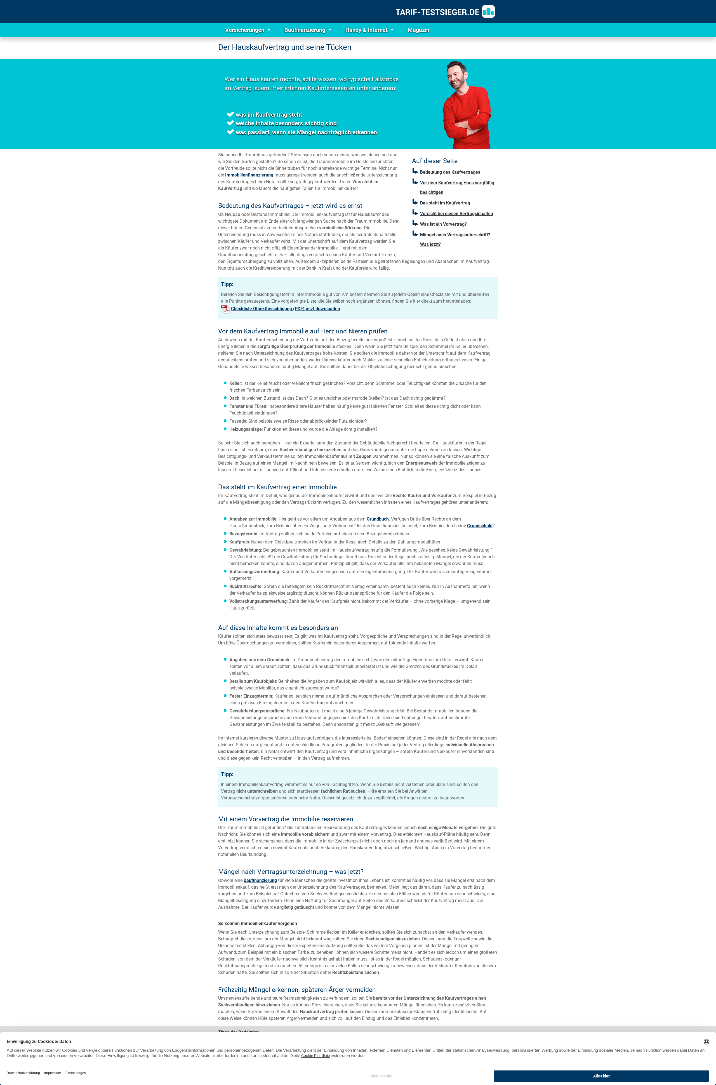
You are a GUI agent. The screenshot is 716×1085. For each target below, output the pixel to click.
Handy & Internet (367, 30)
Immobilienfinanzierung (249, 175)
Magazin (418, 30)
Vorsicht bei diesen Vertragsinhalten (456, 213)
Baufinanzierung (305, 30)
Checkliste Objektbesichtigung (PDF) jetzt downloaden (285, 308)
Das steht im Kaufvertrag (445, 203)
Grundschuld (480, 525)
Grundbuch (378, 519)
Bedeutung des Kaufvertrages (450, 172)
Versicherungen (245, 30)
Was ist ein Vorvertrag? (443, 224)
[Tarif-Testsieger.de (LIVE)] (445, 11)
